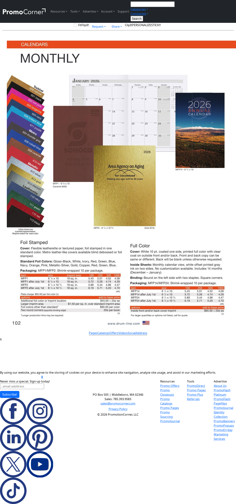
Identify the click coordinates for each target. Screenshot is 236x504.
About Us (220, 386)
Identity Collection (221, 414)
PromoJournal (170, 421)
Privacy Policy (118, 409)
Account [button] (106, 11)
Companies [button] (138, 14)
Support (123, 11)
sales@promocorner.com (117, 403)
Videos (123, 333)
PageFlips (220, 403)
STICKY (156, 25)
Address (141, 333)
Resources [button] (58, 11)
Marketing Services (221, 436)
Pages (93, 333)
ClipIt (128, 25)
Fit (79, 25)
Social (132, 333)
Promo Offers (169, 386)
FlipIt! (85, 25)
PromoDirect (196, 386)
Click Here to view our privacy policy (20, 377)
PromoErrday (223, 430)
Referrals (193, 399)
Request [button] (97, 26)
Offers (114, 333)
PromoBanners (224, 421)
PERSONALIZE (141, 25)
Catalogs (103, 333)
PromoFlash (222, 399)
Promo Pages (169, 408)
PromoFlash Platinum (222, 392)
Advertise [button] (89, 11)
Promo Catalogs (166, 401)
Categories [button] (138, 9)
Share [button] (116, 26)
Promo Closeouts (167, 392)
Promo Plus (195, 395)
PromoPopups (224, 426)
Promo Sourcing (166, 414)
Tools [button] (74, 11)
